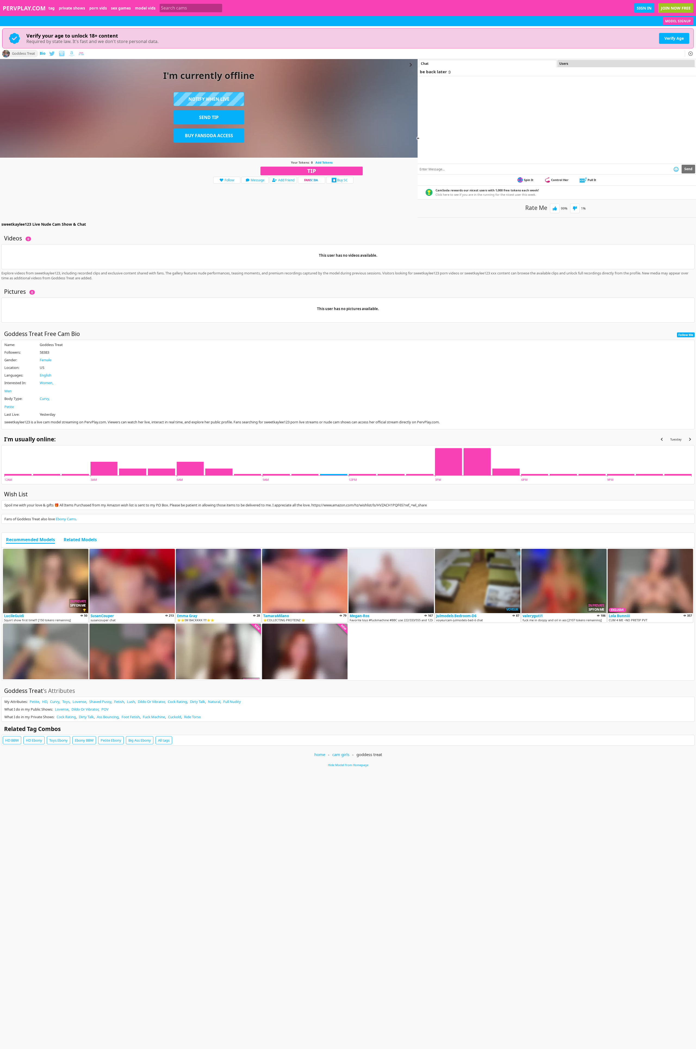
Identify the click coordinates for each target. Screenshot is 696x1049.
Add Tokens (324, 162)
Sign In (644, 8)
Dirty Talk (197, 701)
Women (46, 382)
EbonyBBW (84, 740)
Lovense (79, 701)
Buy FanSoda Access (209, 136)
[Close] (690, 53)
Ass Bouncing (108, 716)
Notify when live (208, 99)
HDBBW (12, 740)
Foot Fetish (131, 716)
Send (688, 169)
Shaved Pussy (100, 701)
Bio (42, 53)
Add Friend (286, 180)
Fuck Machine (154, 716)
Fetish (119, 701)
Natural (214, 701)
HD (44, 701)
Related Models (80, 540)
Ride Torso (192, 716)
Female (45, 359)
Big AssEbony (139, 740)
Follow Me (685, 335)
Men (8, 391)
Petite (9, 406)
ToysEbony (58, 740)
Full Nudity (232, 701)
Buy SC (342, 180)
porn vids (98, 8)
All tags (164, 740)
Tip (311, 171)
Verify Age (674, 38)
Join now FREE (676, 8)
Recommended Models (30, 540)
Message (258, 180)
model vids (145, 8)
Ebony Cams (66, 518)
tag (51, 8)
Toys (66, 701)
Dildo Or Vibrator (151, 701)
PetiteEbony (111, 740)
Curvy (44, 398)
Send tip (209, 117)
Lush (131, 701)
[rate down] (575, 208)
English (45, 375)
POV (104, 709)
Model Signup (678, 21)
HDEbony (34, 740)
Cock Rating (177, 701)
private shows (72, 8)
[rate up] (555, 208)
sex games (121, 8)
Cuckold (174, 716)
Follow (229, 180)
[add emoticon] (676, 169)
